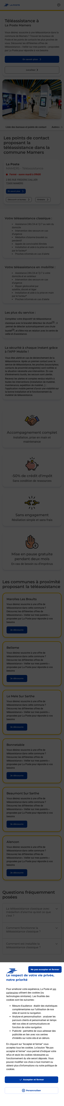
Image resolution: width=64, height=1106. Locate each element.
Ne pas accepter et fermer (45, 969)
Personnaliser (33, 1090)
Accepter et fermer (33, 1079)
